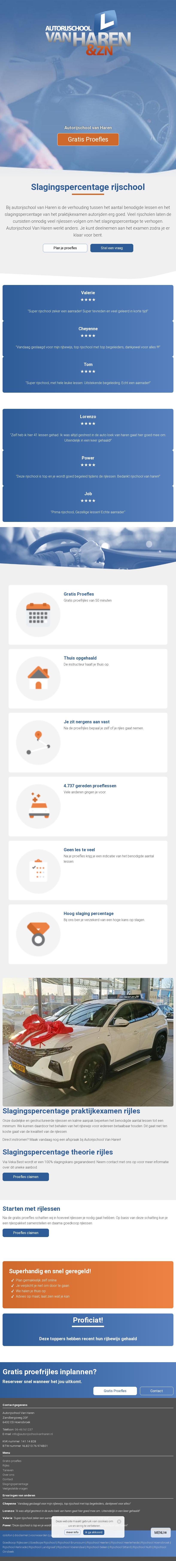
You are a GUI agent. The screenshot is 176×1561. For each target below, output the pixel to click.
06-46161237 (24, 1429)
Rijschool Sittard (120, 1547)
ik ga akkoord (93, 1532)
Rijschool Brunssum (71, 1542)
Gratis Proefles (88, 139)
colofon (7, 1535)
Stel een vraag (112, 248)
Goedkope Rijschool (43, 1542)
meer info (72, 1532)
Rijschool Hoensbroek (155, 1542)
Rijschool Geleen (97, 1547)
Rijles (6, 1465)
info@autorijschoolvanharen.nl (32, 1434)
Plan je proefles (65, 248)
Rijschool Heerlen (98, 1542)
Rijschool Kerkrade (15, 1547)
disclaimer (21, 1535)
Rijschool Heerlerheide (125, 1542)
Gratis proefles (12, 1461)
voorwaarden (38, 1535)
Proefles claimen (25, 1177)
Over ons (8, 1474)
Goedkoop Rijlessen (15, 1542)
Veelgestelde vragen (15, 1488)
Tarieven (8, 1470)
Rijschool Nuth (142, 1547)
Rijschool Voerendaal (71, 1547)
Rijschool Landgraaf (42, 1547)
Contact (156, 1391)
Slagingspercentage (15, 1484)
